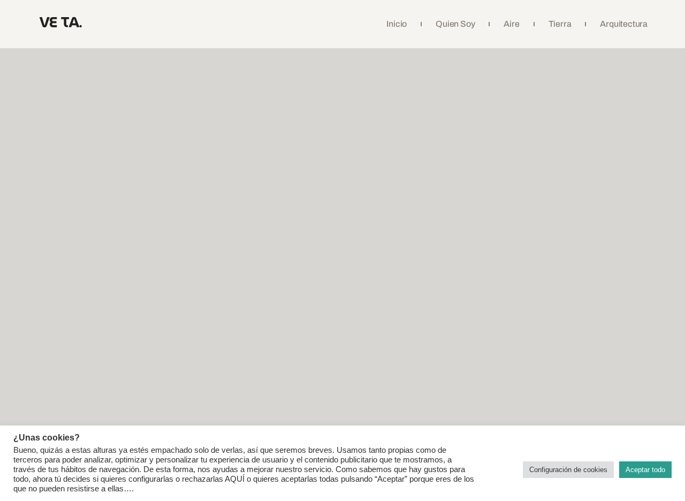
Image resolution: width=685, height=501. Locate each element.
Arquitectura (624, 23)
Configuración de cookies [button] (568, 470)
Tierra (560, 23)
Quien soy (455, 23)
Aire (511, 23)
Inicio (396, 23)
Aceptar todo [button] (645, 470)
